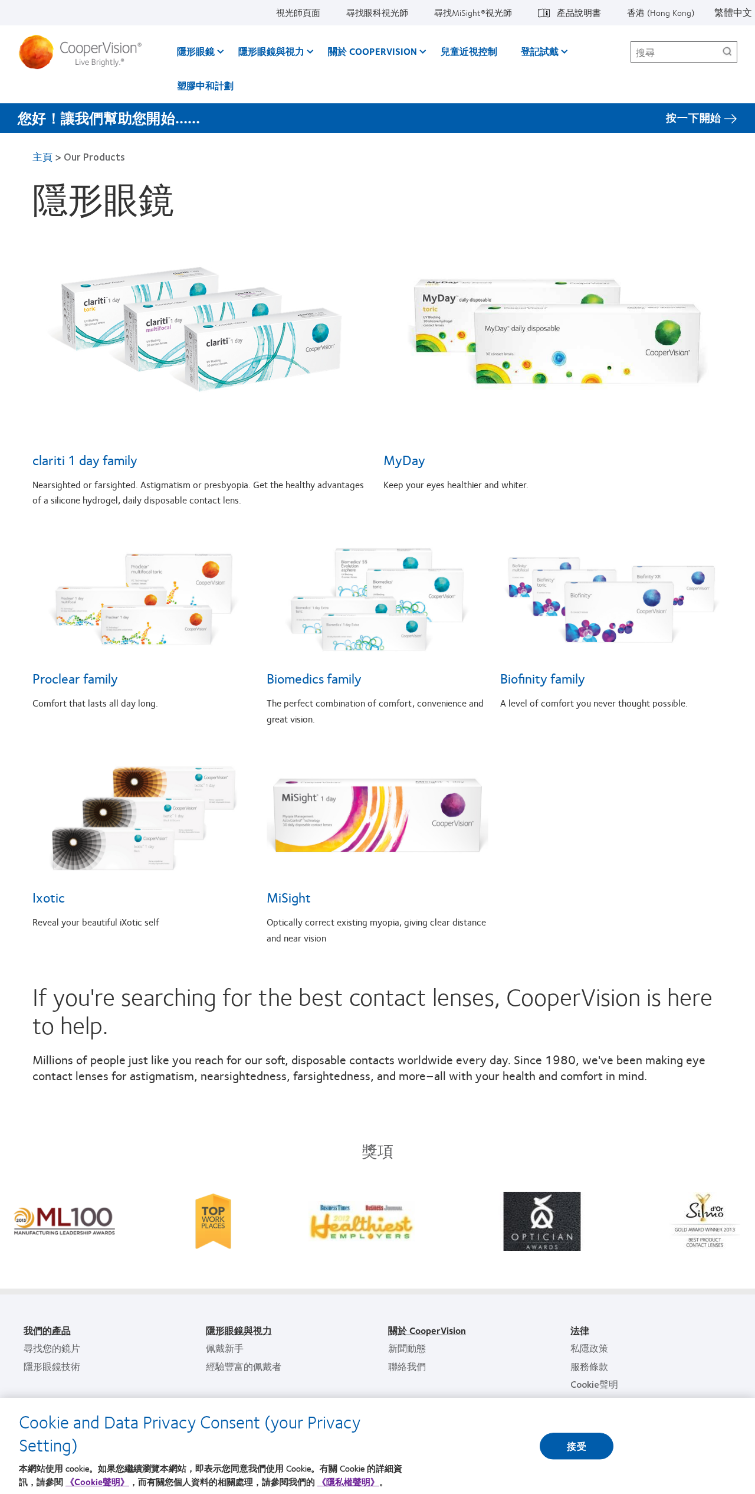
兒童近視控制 (469, 51)
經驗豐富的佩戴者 (243, 1366)
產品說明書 (579, 12)
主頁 (42, 156)
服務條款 (589, 1366)
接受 (576, 1446)
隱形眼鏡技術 (52, 1366)
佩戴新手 (225, 1348)
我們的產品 (47, 1330)
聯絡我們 (407, 1366)
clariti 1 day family (84, 459)
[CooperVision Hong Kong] (85, 52)
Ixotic (48, 897)
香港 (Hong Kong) (660, 12)
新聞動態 (407, 1348)
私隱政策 (589, 1348)
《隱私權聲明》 (348, 1482)
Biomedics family (314, 678)
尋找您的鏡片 (52, 1348)
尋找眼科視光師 (377, 12)
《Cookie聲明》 (97, 1482)
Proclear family (75, 678)
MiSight (289, 897)
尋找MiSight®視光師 (473, 12)
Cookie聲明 (594, 1384)
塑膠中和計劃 (205, 85)
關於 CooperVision (372, 51)
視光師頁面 (298, 12)
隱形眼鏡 (196, 51)
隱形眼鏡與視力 (271, 51)
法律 (579, 1330)
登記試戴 (540, 51)
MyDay (404, 459)
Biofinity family (542, 678)
